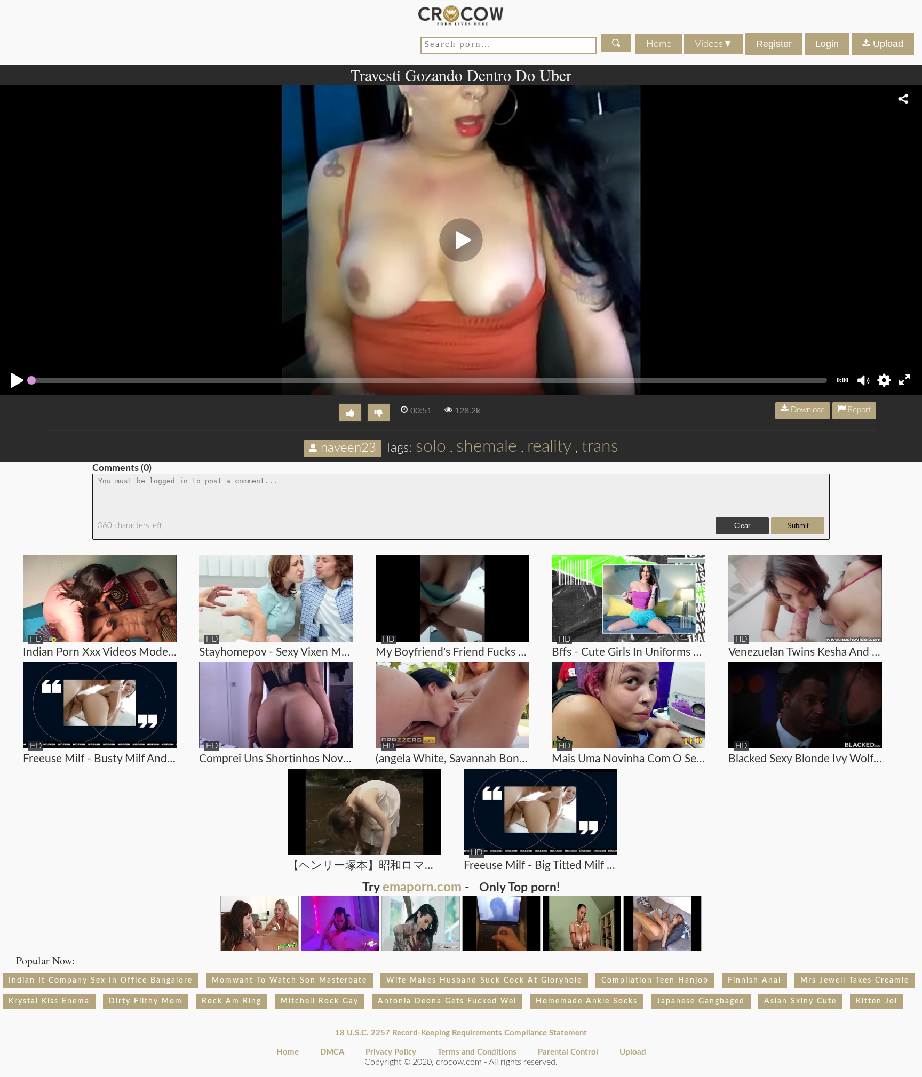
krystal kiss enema (49, 1001)
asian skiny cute (800, 1001)
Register (774, 43)
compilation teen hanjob (655, 980)
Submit (798, 526)
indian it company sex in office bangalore (101, 980)
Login (827, 43)
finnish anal (754, 980)
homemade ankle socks (587, 1001)
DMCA (332, 1052)
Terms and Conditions (477, 1052)
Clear (742, 526)
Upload (886, 43)
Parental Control (568, 1052)
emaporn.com (422, 887)
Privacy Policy (390, 1052)
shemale (486, 446)
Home (658, 44)
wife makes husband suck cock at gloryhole (484, 980)
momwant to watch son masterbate (289, 980)
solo (431, 446)
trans (600, 446)
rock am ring (231, 1001)
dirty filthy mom (145, 1001)
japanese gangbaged (701, 1001)
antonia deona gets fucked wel (447, 1001)
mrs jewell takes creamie (854, 980)
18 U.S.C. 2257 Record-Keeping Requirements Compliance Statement (461, 1033)
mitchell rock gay (320, 1001)
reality (549, 446)
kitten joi (876, 1001)
